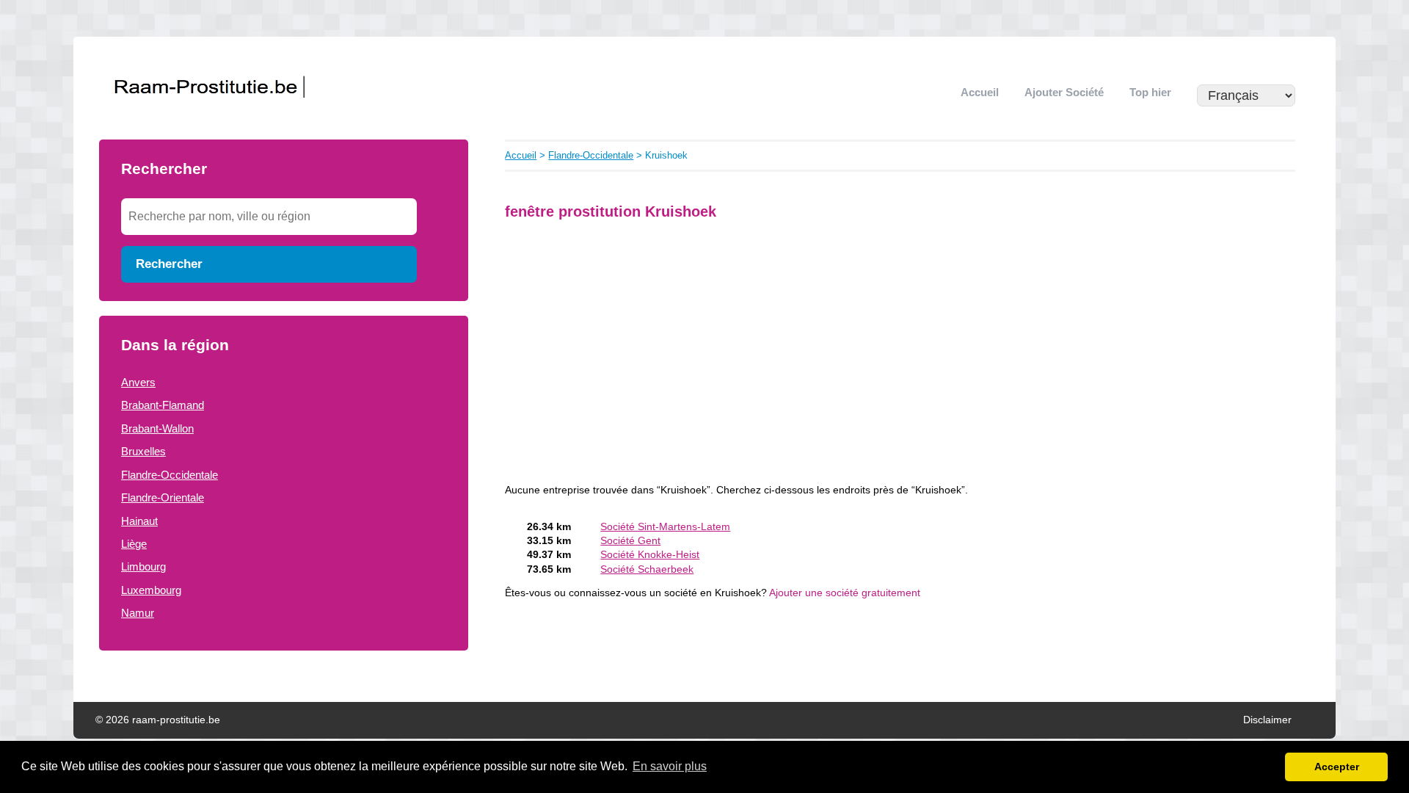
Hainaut (139, 521)
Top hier (1150, 92)
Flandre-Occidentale (169, 474)
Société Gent (630, 540)
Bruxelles (143, 451)
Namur (137, 612)
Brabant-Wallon (157, 428)
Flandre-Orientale (162, 497)
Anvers (138, 382)
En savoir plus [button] (670, 766)
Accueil (980, 92)
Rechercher (169, 263)
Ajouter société (1064, 92)
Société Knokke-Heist (649, 554)
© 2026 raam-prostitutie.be (157, 719)
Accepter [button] (1336, 766)
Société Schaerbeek (646, 569)
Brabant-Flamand (162, 405)
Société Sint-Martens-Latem (665, 526)
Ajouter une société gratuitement (844, 592)
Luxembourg (151, 590)
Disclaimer (1267, 719)
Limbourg (143, 566)
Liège (134, 543)
